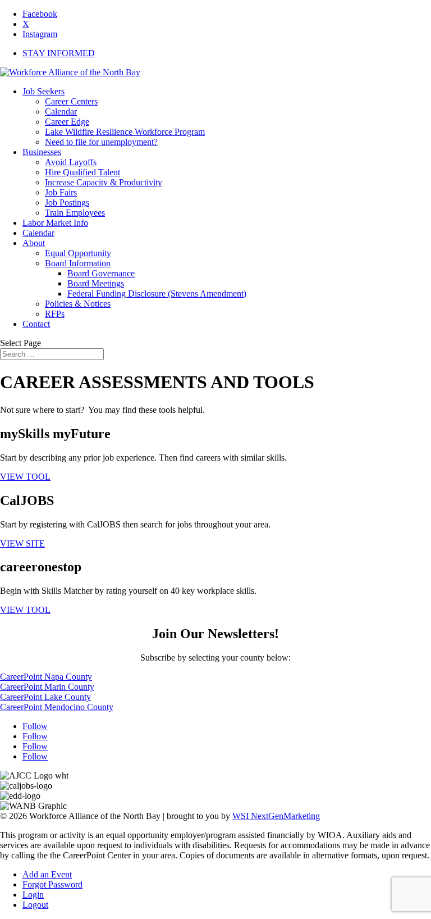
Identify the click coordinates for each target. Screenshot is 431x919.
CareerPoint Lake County (45, 697)
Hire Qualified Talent (82, 172)
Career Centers (71, 101)
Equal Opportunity (78, 253)
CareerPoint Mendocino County (56, 707)
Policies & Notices (78, 303)
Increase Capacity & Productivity (103, 182)
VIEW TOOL (25, 476)
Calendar (61, 111)
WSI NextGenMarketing (276, 816)
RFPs (55, 314)
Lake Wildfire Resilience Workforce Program (125, 132)
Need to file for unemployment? (101, 142)
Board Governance (101, 273)
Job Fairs (61, 192)
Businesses (41, 152)
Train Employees (75, 212)
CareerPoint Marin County (47, 686)
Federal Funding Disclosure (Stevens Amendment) (156, 293)
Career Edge (67, 121)
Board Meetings (95, 283)
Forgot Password (52, 884)
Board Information (78, 263)
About (33, 243)
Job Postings (67, 202)
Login (33, 894)
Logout (35, 904)
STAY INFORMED (58, 53)
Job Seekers (43, 91)
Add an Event (47, 874)
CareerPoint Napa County (46, 676)
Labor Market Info (55, 223)
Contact (36, 324)
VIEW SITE (22, 543)
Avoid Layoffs (71, 162)
